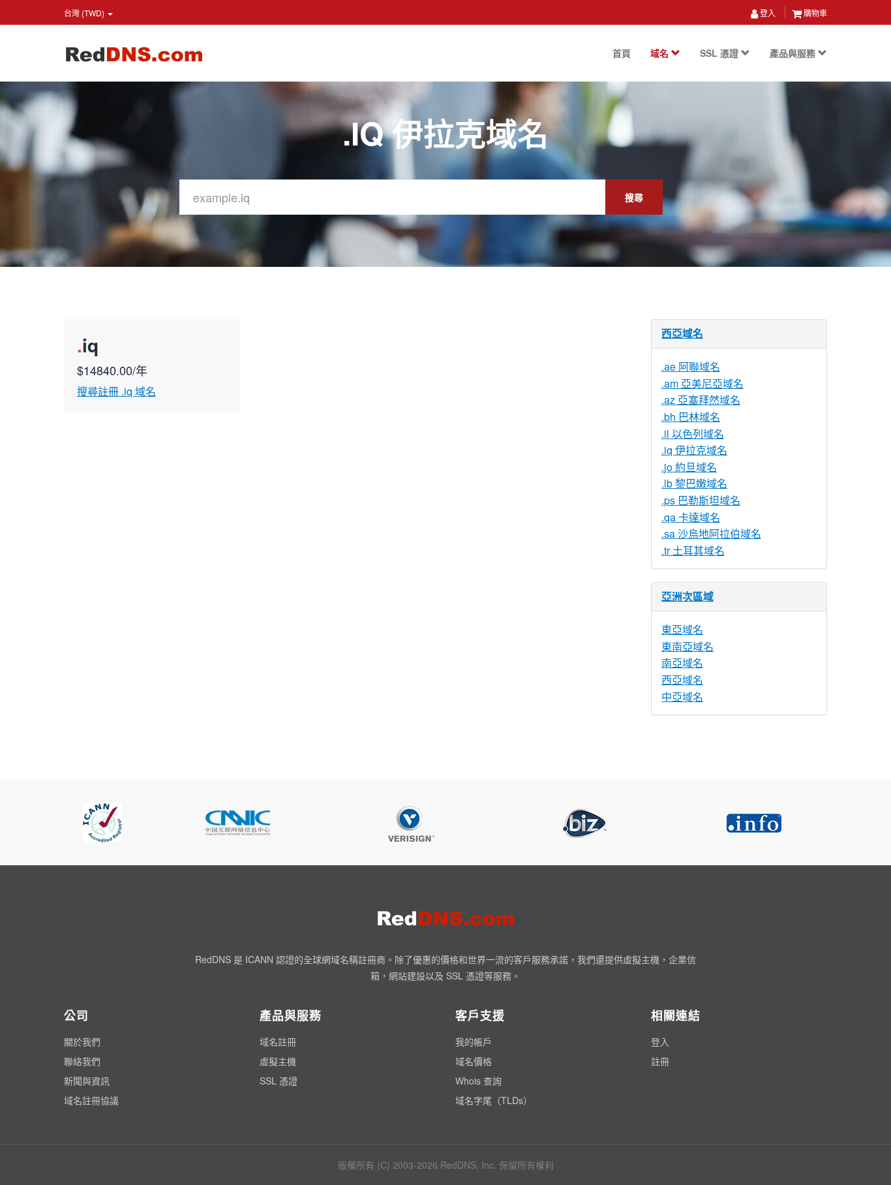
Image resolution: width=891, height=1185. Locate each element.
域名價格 (473, 1061)
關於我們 (82, 1041)
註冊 (660, 1061)
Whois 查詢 (478, 1080)
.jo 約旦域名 (689, 466)
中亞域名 (682, 696)
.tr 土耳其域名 (693, 550)
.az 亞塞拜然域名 (700, 399)
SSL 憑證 (720, 52)
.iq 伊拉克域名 (694, 449)
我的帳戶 (473, 1041)
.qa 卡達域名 (690, 517)
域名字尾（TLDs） (493, 1100)
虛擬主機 (278, 1061)
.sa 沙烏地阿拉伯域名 (711, 533)
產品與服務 (794, 52)
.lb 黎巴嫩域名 (694, 483)
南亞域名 (682, 662)
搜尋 (634, 197)
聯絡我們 (82, 1061)
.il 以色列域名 (692, 433)
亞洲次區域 (687, 596)
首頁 (621, 52)
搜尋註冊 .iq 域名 (116, 391)
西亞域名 (682, 333)
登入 (767, 12)
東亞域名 (682, 629)
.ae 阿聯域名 (690, 366)
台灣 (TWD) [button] (85, 12)
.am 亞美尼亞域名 (702, 383)
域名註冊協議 (91, 1100)
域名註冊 (278, 1041)
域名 (660, 52)
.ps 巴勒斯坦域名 (700, 500)
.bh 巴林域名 (690, 416)
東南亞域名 (687, 646)
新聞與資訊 (87, 1080)
